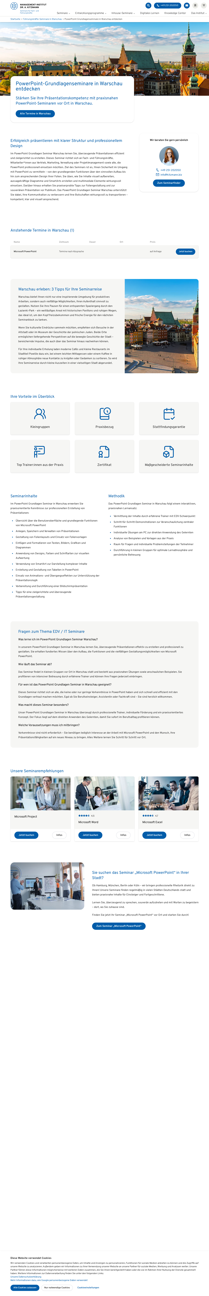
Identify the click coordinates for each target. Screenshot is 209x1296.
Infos (59, 835)
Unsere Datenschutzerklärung (25, 1277)
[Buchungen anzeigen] (204, 6)
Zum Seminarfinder (169, 183)
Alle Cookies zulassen (24, 1287)
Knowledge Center (175, 13)
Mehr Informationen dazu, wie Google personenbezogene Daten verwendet (49, 1280)
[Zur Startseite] (28, 8)
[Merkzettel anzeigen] (195, 6)
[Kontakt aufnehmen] (187, 6)
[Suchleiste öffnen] (148, 6)
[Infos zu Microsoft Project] (40, 808)
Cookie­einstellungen (88, 1287)
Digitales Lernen (149, 13)
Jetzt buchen (185, 251)
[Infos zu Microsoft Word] (104, 808)
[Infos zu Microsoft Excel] (168, 808)
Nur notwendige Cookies (57, 1287)
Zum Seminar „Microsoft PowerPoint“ (118, 926)
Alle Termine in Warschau (35, 113)
